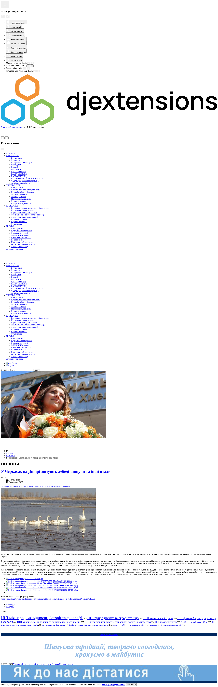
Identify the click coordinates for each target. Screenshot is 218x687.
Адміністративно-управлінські (24, 212)
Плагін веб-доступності (12, 127)
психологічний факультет (53, 625)
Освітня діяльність (19, 194)
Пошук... (5, 370)
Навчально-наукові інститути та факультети (30, 208)
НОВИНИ (10, 153)
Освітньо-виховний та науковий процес (28, 215)
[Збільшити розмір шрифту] (32, 65)
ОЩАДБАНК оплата (20, 235)
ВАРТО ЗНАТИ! (18, 176)
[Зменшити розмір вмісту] (28, 63)
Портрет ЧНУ (17, 187)
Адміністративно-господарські (24, 217)
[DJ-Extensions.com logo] (109, 125)
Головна (9, 453)
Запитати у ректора (14, 249)
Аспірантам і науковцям (21, 162)
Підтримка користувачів (21, 231)
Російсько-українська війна (194, 622)
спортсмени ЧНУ (137, 625)
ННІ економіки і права (158, 618)
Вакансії (14, 167)
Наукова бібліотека (19, 222)
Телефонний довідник (20, 183)
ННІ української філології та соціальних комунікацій (48, 621)
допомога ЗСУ (119, 625)
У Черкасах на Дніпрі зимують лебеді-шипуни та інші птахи (56, 471)
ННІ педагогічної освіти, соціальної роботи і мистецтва (117, 621)
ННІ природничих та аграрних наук (113, 618)
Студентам (15, 160)
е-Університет (17, 228)
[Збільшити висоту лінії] (28, 68)
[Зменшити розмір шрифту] (28, 65)
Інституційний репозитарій (23, 244)
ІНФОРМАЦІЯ (12, 156)
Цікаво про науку (18, 171)
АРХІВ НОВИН (109, 634)
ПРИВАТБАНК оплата (21, 237)
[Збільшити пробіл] (38, 71)
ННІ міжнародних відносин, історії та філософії (42, 617)
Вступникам (16, 158)
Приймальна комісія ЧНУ (172, 625)
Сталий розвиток (18, 197)
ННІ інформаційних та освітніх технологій (88, 625)
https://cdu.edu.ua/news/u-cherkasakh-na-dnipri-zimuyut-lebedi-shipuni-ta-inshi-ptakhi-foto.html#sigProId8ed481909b (48, 599)
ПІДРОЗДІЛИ (12, 206)
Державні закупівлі (19, 233)
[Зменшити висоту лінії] (24, 68)
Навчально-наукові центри (22, 210)
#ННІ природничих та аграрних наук (17, 486)
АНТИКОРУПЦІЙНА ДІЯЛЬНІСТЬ (27, 178)
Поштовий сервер (18, 240)
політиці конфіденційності (113, 684)
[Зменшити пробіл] (34, 71)
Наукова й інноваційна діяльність (25, 190)
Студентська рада (18, 201)
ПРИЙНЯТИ (131, 685)
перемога (153, 625)
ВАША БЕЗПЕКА (19, 174)
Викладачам (16, 165)
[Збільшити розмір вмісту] (32, 63)
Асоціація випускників (21, 203)
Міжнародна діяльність (21, 199)
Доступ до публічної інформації (24, 181)
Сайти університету (19, 247)
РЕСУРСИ (10, 226)
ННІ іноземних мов (166, 621)
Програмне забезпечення (22, 242)
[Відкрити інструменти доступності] (5, 4)
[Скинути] (3, 16)
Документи (16, 169)
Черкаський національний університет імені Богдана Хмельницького (43, 664)
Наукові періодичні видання (23, 192)
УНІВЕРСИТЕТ (13, 185)
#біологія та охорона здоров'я (57, 486)
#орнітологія (39, 486)
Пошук (36, 370)
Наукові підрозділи (19, 219)
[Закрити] (8, 16)
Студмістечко (17, 224)
